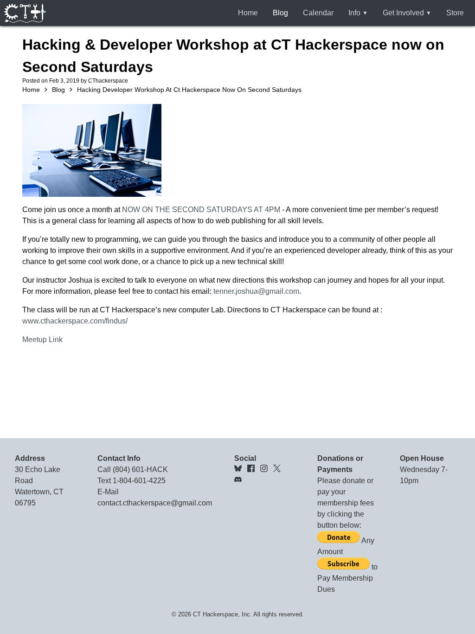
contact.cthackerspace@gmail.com (154, 503)
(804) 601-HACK (140, 469)
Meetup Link (42, 339)
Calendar (318, 13)
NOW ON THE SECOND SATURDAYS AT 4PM (201, 209)
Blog (280, 13)
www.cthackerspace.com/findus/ (75, 321)
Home (248, 13)
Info (354, 13)
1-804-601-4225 (139, 481)
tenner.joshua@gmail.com (256, 291)
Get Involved (403, 13)
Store (455, 13)
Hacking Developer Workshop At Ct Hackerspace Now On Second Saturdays (189, 89)
